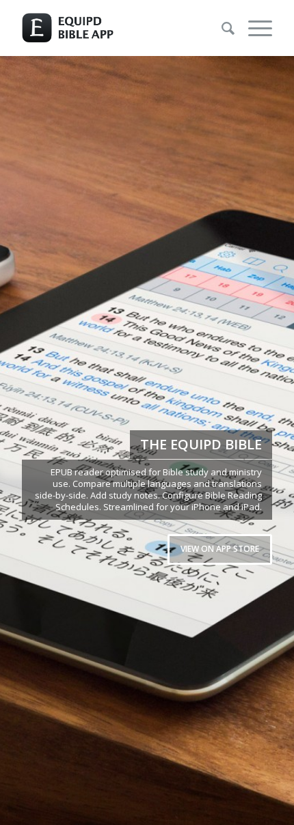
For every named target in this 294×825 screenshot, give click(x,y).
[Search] (221, 28)
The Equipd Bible (201, 444)
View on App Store (220, 549)
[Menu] (253, 28)
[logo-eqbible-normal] (122, 28)
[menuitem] (221, 28)
